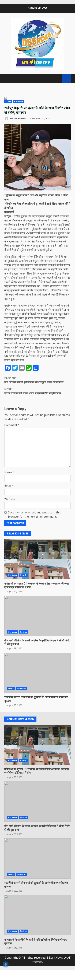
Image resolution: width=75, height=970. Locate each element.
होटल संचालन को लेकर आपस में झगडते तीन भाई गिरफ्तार (32, 391)
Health (23, 575)
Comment (11, 425)
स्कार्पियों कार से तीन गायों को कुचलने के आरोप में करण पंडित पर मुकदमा (37, 673)
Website (9, 499)
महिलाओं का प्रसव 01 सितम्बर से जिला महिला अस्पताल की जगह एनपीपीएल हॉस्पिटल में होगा (37, 559)
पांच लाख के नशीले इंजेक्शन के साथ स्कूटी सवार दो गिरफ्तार (33, 380)
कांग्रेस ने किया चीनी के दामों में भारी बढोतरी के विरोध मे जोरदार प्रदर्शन (37, 915)
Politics (23, 632)
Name (9, 472)
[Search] (58, 78)
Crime (8, 101)
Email (9, 486)
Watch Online (66, 78)
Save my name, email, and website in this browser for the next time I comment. (34, 514)
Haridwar (18, 101)
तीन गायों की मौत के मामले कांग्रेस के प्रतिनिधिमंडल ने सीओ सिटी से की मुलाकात (37, 616)
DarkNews (56, 957)
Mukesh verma (18, 118)
